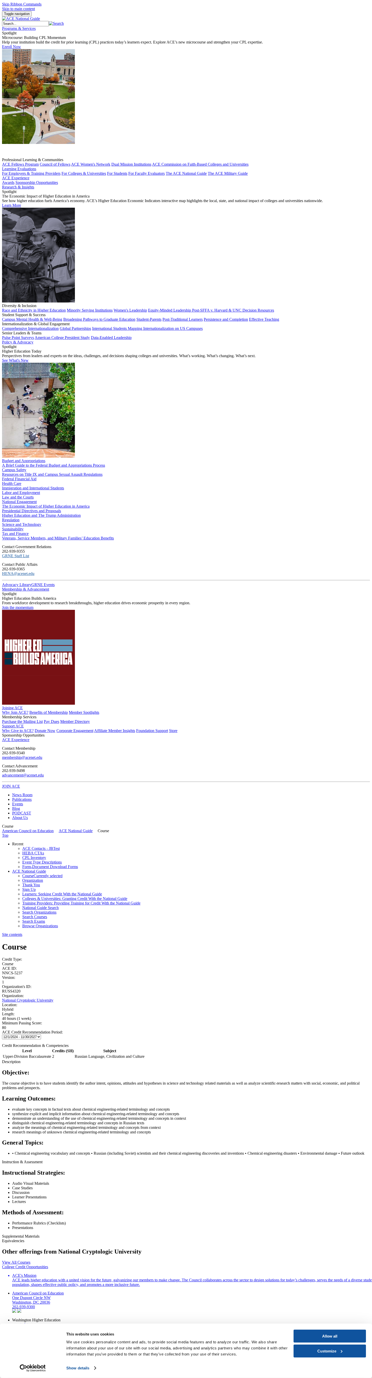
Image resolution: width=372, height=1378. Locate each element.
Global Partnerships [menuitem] (75, 328)
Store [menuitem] (173, 730)
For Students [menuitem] (117, 173)
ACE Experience (15, 178)
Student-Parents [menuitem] (148, 319)
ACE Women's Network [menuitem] (90, 164)
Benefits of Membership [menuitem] (48, 712)
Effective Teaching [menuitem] (264, 319)
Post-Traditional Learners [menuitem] (182, 319)
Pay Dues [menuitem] (51, 721)
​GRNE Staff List (15, 556)
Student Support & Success (24, 315)
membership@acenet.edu (22, 757)
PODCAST (21, 813)
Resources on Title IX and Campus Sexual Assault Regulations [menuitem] (52, 474)
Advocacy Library (16, 585)
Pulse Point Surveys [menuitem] (18, 337)
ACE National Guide (76, 831)
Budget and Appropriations (23, 461)
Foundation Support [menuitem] (152, 730)
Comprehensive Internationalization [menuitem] (30, 328)
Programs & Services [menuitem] (19, 28)
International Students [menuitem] (110, 328)
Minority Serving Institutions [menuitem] (90, 310)
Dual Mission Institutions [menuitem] (131, 164)
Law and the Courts (18, 497)
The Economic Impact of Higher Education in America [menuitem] (46, 506)
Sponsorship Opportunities (23, 735)
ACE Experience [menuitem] (15, 740)
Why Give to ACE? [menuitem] (18, 730)
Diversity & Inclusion (19, 306)
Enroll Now (11, 47)
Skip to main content (18, 9)
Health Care (11, 483)
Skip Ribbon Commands (22, 4)
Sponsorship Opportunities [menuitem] (36, 182)
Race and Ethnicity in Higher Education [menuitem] (34, 310)
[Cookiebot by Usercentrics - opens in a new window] (33, 1368)
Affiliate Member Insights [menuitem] (114, 730)
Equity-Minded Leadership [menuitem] (170, 310)
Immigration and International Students (33, 488)
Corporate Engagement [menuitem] (74, 730)
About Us (20, 817)
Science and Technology (21, 524)
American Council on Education (28, 831)
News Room (22, 795)
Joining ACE (12, 708)
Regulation (10, 520)
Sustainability (13, 529)
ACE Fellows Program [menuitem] (20, 164)
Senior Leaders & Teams (22, 333)
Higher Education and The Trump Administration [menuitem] (41, 515)
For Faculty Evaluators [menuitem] (146, 173)
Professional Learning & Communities (32, 160)
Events (17, 804)
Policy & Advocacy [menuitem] (17, 342)
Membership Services (19, 717)
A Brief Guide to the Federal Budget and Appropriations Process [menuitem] (53, 465)
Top (5, 835)
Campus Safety (14, 470)
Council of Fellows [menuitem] (55, 164)
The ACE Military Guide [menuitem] (228, 173)
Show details (77, 1368)
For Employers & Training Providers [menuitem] (31, 173)
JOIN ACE (11, 786)
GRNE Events (43, 585)
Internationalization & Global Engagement (36, 324)
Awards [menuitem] (8, 182)
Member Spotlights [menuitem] (84, 712)
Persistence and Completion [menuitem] (226, 319)
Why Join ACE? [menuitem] (15, 712)
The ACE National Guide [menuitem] (186, 173)
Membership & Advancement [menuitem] (25, 589)
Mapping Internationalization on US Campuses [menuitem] (165, 328)
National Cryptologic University (27, 1000)
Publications (22, 799)
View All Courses (16, 1262)
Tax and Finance (15, 533)
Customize (326, 1351)
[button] (56, 23)
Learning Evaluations (19, 169)
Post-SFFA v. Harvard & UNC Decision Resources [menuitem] (233, 310)
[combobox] (25, 23)
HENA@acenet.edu (18, 573)
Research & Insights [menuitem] (18, 187)
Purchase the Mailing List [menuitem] (22, 721)
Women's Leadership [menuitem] (130, 310)
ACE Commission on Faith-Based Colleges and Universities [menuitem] (200, 164)
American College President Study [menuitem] (62, 337)
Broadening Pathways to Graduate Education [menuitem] (99, 319)
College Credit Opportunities (25, 1267)
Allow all (329, 1336)
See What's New (15, 360)
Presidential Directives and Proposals (31, 511)
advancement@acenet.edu (23, 775)
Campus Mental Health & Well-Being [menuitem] (32, 319)
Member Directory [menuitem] (75, 721)
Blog (16, 808)
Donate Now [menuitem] (45, 730)
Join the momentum (17, 607)
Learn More (11, 205)
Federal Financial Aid (19, 479)
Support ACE (13, 726)
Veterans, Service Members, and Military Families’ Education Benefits (58, 538)
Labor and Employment (21, 492)
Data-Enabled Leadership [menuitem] (111, 337)
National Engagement (19, 502)
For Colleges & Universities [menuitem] (83, 173)
